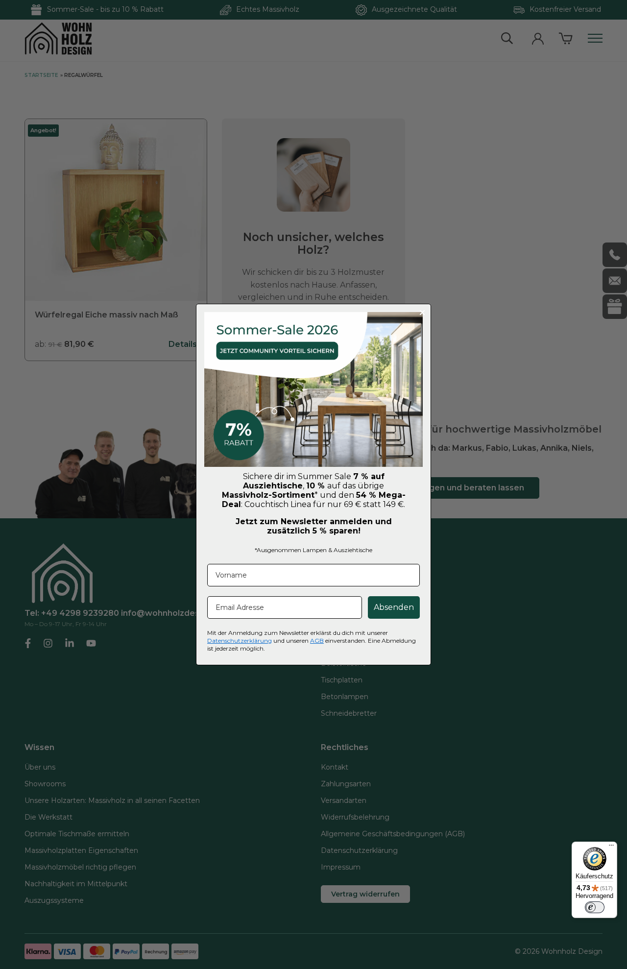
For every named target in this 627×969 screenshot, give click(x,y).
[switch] (594, 907)
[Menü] (611, 847)
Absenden (394, 607)
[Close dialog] (422, 312)
